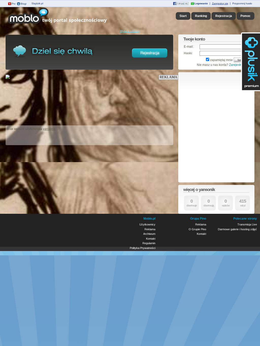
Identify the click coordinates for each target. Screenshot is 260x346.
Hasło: (188, 53)
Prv (13, 3)
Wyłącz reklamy (130, 31)
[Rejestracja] (150, 58)
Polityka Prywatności (142, 247)
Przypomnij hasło (242, 3)
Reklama (149, 229)
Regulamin (148, 243)
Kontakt (150, 238)
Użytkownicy (147, 224)
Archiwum (149, 233)
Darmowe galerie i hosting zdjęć (237, 229)
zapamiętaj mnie (221, 60)
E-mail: (188, 46)
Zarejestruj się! (239, 64)
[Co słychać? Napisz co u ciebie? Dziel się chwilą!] (65, 23)
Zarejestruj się (220, 3)
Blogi (23, 3)
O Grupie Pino (197, 229)
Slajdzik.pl (37, 3)
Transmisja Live (247, 224)
